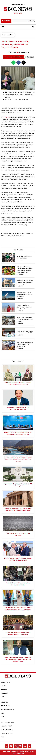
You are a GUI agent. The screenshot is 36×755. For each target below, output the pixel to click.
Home (3, 34)
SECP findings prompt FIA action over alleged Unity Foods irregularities (25, 282)
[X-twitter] (16, 746)
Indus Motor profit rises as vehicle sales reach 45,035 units (25, 344)
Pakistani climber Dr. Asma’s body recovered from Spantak (24, 307)
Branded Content (7, 722)
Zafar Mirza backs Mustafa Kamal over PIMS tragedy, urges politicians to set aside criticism (18, 659)
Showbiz (4, 689)
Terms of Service (7, 729)
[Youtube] (20, 746)
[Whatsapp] (6, 746)
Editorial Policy (7, 733)
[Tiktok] (29, 746)
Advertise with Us (7, 709)
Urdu (3, 713)
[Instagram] (25, 746)
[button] (13, 63)
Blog (2, 737)
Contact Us (5, 706)
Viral (3, 697)
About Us (4, 702)
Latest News (10, 34)
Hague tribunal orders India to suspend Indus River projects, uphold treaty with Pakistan (18, 459)
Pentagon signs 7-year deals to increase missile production (24, 294)
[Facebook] (11, 746)
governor (7, 117)
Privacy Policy (6, 726)
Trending (4, 693)
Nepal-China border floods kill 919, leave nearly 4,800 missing (25, 319)
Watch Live (18, 13)
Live (2, 717)
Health (3, 686)
